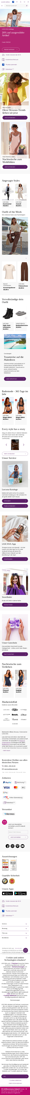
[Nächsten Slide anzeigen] (26, 258)
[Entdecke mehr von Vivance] (24, 719)
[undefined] (25, 195)
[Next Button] (24, 444)
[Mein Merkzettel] (24, 2)
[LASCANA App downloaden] (15, 528)
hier (8, 994)
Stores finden (8, 605)
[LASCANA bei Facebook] (7, 846)
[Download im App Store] (7, 893)
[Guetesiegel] (12, 881)
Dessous (22, 741)
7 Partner (14, 963)
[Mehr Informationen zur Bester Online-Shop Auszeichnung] (5, 865)
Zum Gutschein (9, 654)
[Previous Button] (6, 444)
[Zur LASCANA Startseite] (5, 2)
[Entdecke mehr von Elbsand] (15, 724)
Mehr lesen (6, 751)
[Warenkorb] (28, 2)
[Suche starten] (27, 6)
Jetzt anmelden (15, 837)
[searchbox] (14, 6)
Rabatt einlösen (9, 50)
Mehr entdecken (9, 454)
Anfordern (7, 501)
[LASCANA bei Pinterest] (17, 846)
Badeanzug (6, 744)
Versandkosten (18, 948)
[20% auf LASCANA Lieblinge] (15, 18)
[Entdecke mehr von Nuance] (15, 719)
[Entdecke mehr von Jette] (6, 714)
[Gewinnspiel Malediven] (15, 341)
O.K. (4, 1076)
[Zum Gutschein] (15, 627)
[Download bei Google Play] (20, 893)
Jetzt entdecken (10, 118)
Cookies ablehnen (10, 995)
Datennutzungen (18, 967)
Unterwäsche (6, 742)
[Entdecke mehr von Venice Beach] (6, 719)
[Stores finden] (15, 582)
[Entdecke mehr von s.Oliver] (24, 715)
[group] (15, 444)
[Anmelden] (20, 2)
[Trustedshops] (5, 881)
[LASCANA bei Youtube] (22, 846)
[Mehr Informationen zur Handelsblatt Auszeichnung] (13, 865)
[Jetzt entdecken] (14, 91)
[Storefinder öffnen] (17, 2)
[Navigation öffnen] (2, 6)
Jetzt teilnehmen (11, 379)
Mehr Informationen (15, 1083)
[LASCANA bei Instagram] (12, 846)
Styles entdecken (9, 506)
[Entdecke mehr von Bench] (15, 714)
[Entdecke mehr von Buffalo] (15, 709)
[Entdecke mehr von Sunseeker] (24, 709)
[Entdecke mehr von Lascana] (6, 709)
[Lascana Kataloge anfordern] (15, 474)
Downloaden (8, 559)
